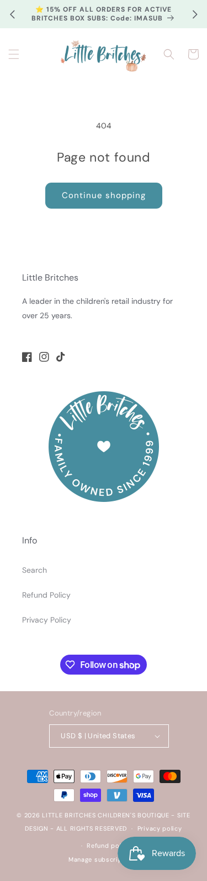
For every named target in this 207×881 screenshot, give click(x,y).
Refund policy (108, 845)
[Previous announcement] (12, 14)
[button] (14, 54)
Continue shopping (104, 195)
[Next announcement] (195, 14)
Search (34, 570)
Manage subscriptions (103, 859)
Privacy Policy (46, 620)
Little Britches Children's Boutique (105, 815)
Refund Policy (46, 595)
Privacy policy (159, 828)
